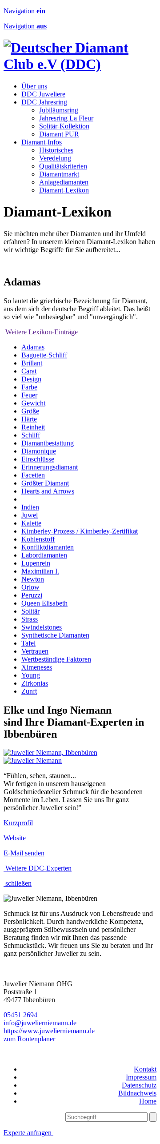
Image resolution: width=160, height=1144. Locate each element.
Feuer (29, 395)
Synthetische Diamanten (55, 635)
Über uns (34, 86)
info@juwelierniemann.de (40, 1023)
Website (15, 838)
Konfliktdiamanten (47, 547)
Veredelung (55, 158)
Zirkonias (34, 683)
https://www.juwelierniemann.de (49, 1031)
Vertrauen (34, 651)
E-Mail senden (24, 853)
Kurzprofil (18, 823)
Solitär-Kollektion (64, 126)
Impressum (141, 1077)
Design (31, 379)
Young (30, 675)
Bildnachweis (137, 1093)
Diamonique (38, 451)
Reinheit (33, 427)
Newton (32, 579)
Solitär (30, 611)
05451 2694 (20, 1015)
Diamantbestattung (47, 443)
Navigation (24, 11)
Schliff (30, 435)
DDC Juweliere (43, 94)
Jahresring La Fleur (66, 118)
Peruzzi (31, 595)
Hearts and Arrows (47, 491)
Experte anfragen (28, 1132)
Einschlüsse (37, 459)
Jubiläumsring (58, 110)
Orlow (30, 587)
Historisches (56, 150)
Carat (28, 371)
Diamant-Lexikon (64, 190)
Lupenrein (35, 563)
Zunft (29, 691)
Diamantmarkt (59, 174)
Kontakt (145, 1069)
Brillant (31, 363)
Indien (30, 507)
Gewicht (33, 403)
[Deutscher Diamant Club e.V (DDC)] (80, 64)
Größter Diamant (45, 483)
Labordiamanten (44, 555)
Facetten (33, 475)
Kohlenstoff (38, 539)
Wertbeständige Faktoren (56, 659)
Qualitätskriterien (63, 166)
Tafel (28, 643)
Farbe (29, 387)
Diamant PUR (59, 134)
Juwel (29, 515)
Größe (30, 411)
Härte (29, 419)
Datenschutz (139, 1085)
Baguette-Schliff (44, 355)
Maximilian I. (40, 571)
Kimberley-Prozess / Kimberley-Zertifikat (79, 531)
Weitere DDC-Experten (38, 868)
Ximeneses (36, 667)
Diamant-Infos (41, 142)
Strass (29, 619)
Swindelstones (41, 627)
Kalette (31, 523)
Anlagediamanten (63, 182)
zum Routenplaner (29, 1039)
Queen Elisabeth (44, 603)
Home (147, 1101)
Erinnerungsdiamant (49, 467)
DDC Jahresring (44, 102)
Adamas (32, 347)
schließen (18, 883)
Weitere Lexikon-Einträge (41, 332)
